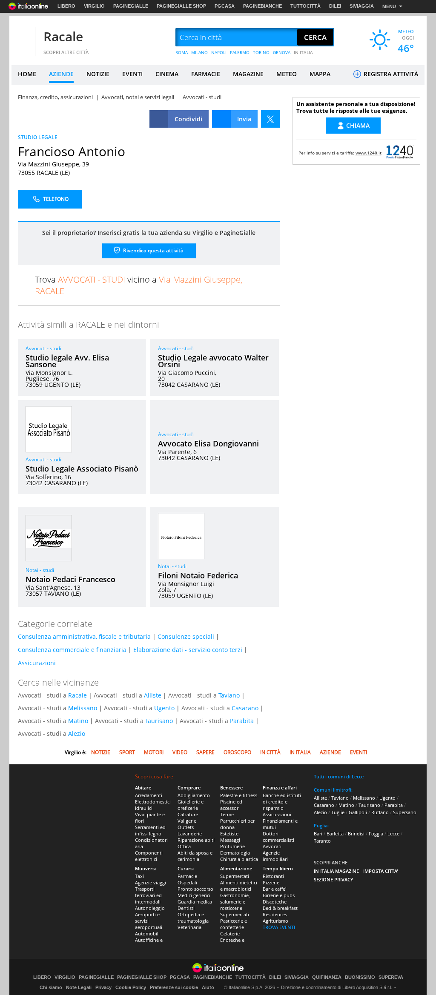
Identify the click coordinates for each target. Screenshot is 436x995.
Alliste (152, 695)
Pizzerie (271, 882)
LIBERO (66, 6)
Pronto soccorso (195, 889)
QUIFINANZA (326, 977)
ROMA (181, 52)
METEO (286, 74)
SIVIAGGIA (362, 6)
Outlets (186, 827)
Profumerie (232, 846)
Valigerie (187, 821)
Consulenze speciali (186, 636)
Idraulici (143, 808)
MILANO (199, 52)
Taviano (229, 695)
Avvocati (272, 846)
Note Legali (79, 987)
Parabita (242, 721)
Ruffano (380, 812)
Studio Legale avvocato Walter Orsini (213, 360)
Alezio (76, 733)
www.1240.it (369, 153)
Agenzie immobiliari (275, 855)
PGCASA (225, 6)
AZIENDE (61, 74)
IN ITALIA (303, 52)
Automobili (147, 933)
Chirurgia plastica (239, 859)
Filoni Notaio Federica (198, 575)
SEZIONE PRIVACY (333, 879)
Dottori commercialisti (278, 836)
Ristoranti (273, 876)
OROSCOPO (237, 752)
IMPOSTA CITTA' (380, 871)
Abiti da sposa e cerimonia (195, 855)
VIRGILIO (94, 6)
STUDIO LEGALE (37, 137)
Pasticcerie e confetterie (233, 924)
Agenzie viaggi (150, 882)
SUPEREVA (391, 977)
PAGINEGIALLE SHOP (181, 6)
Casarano (245, 708)
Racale (63, 36)
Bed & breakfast (280, 908)
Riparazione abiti (196, 840)
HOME (27, 74)
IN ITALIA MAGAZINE (336, 871)
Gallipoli (358, 812)
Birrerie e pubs (279, 895)
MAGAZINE (248, 74)
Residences (275, 914)
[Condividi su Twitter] (270, 119)
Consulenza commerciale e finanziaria (72, 650)
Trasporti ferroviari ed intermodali (148, 895)
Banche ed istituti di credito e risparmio (282, 801)
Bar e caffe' (274, 889)
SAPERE (205, 752)
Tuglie (337, 812)
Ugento (164, 708)
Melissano (82, 708)
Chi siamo (51, 987)
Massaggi (230, 840)
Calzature (188, 814)
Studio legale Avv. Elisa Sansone (67, 360)
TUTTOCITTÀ (305, 6)
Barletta (335, 833)
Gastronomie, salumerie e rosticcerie (235, 901)
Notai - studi (40, 570)
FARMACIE (205, 74)
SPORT (127, 752)
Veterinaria (189, 927)
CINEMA (166, 74)
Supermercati (234, 876)
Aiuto (208, 987)
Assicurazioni (37, 663)
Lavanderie (190, 833)
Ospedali (187, 882)
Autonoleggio (150, 908)
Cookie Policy (130, 987)
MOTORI (154, 752)
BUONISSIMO (360, 977)
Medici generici (194, 895)
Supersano (404, 812)
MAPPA (320, 74)
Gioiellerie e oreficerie (191, 804)
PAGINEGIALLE (130, 6)
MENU (389, 6)
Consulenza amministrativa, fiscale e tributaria (84, 636)
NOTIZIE (97, 74)
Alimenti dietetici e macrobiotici (238, 885)
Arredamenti (148, 795)
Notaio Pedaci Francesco (70, 579)
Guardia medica (195, 901)
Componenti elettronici (149, 855)
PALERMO (240, 52)
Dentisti (186, 908)
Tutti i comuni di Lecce (339, 776)
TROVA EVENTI (279, 927)
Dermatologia (235, 852)
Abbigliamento (194, 795)
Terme (227, 814)
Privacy (103, 987)
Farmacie (187, 876)
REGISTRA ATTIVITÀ (390, 74)
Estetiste (229, 833)
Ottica (184, 846)
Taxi (139, 876)
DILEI (335, 6)
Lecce (393, 833)
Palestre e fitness (238, 795)
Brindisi (356, 833)
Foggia (376, 833)
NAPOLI (219, 52)
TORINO (261, 52)
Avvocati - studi (43, 348)
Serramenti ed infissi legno (150, 830)
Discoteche (275, 901)
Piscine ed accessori (231, 804)
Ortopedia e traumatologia (193, 917)
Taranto (322, 841)
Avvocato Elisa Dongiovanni (208, 443)
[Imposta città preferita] (22, 37)
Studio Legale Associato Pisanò (82, 468)
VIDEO (179, 752)
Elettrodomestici (153, 801)
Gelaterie (230, 933)
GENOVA (281, 52)
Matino (78, 721)
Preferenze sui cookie (174, 987)
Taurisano (159, 721)
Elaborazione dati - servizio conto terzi (187, 650)
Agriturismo (275, 921)
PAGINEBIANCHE (262, 6)
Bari (318, 833)
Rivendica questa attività (153, 250)
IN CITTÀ (270, 752)
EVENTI (132, 74)
